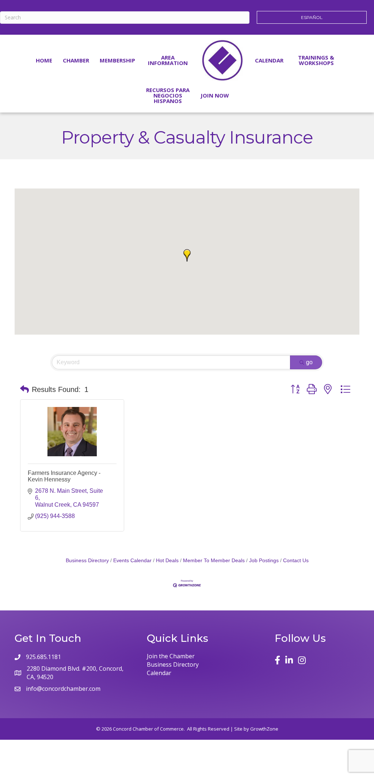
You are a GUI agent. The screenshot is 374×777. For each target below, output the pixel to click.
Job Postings (264, 560)
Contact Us (296, 560)
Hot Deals (167, 560)
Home (44, 60)
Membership (117, 60)
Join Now (215, 95)
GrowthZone (264, 728)
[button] (187, 255)
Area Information (168, 60)
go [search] (309, 362)
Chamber (76, 60)
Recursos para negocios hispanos (168, 95)
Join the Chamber (171, 656)
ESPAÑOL (312, 17)
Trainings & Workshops (316, 60)
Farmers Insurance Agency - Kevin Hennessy (64, 476)
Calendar (269, 60)
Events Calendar (132, 560)
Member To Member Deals (214, 560)
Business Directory (87, 560)
